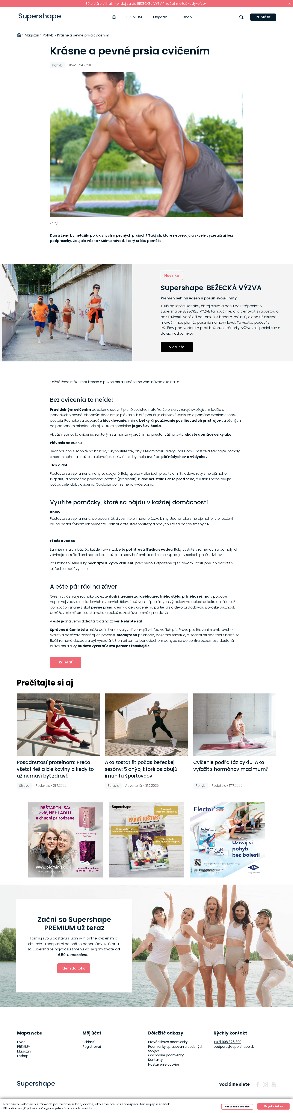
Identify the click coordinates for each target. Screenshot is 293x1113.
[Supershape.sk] (40, 17)
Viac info (176, 346)
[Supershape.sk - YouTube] (274, 1084)
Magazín (160, 17)
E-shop (186, 17)
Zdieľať (65, 662)
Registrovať (92, 1046)
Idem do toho (74, 968)
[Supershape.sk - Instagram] (265, 1084)
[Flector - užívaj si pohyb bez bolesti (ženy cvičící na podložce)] (227, 839)
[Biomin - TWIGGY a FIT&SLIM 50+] (65, 839)
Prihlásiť (263, 17)
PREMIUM (134, 17)
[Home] (114, 17)
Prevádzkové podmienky (168, 1042)
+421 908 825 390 (227, 1042)
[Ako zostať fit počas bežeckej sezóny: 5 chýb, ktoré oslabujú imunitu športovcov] (146, 724)
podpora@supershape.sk (234, 1046)
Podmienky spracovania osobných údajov (175, 1048)
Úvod (21, 1042)
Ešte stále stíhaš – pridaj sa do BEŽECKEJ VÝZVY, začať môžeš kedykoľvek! (146, 3)
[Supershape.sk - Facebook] (257, 1084)
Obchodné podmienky (166, 1055)
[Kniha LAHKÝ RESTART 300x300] (146, 839)
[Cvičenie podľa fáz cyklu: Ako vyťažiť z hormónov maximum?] (234, 724)
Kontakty (155, 1059)
